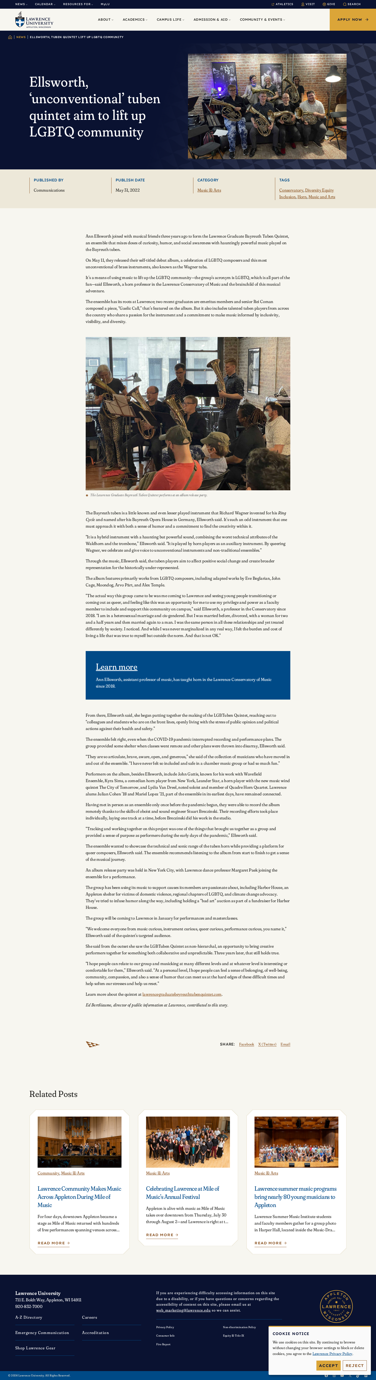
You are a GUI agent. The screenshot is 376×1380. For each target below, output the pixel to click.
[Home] (10, 37)
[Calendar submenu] (55, 4)
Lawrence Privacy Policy (332, 1353)
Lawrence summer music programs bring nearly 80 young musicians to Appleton (295, 1197)
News (21, 37)
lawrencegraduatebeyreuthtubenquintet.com (182, 994)
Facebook (246, 1044)
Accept (328, 1365)
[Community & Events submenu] (284, 20)
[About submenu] (113, 20)
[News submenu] (27, 4)
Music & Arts (209, 190)
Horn (302, 196)
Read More (52, 1244)
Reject (355, 1365)
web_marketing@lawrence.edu (183, 1310)
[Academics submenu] (147, 20)
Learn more (117, 666)
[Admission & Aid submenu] (230, 20)
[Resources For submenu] (92, 4)
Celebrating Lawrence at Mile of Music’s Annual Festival (182, 1192)
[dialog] (320, 1350)
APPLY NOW (349, 19)
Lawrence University (38, 1293)
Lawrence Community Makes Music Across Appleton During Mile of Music (79, 1197)
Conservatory (291, 190)
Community (48, 1173)
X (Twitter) (267, 1044)
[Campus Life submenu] (183, 20)
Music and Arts (321, 196)
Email (285, 1044)
